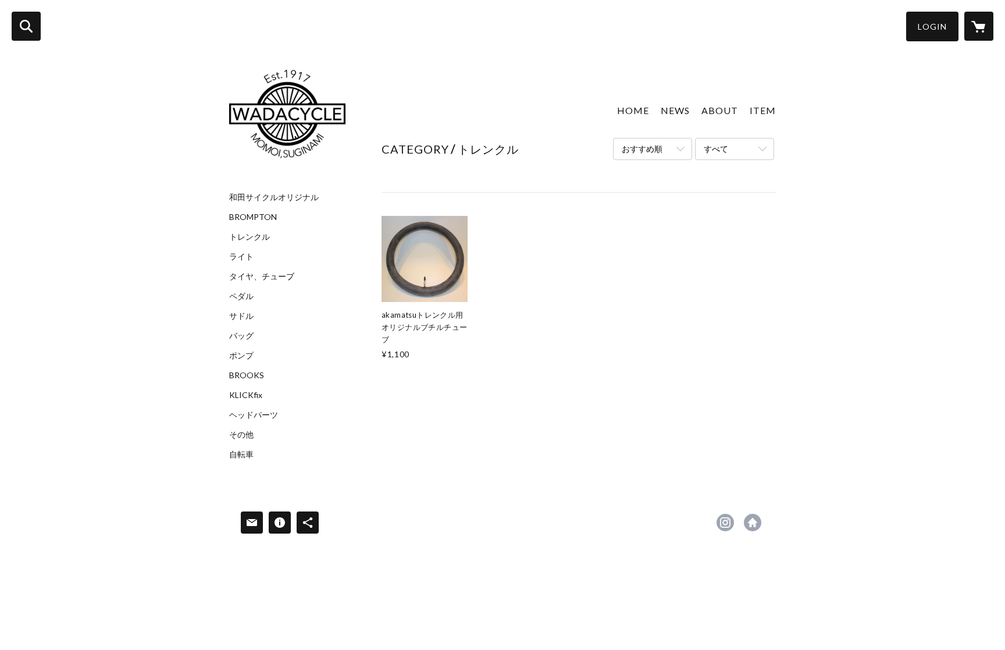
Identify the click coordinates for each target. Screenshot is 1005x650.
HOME (633, 110)
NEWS (675, 110)
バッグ (241, 336)
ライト (241, 257)
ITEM (763, 110)
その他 (241, 435)
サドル (241, 316)
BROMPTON (253, 217)
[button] (932, 26)
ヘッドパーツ (253, 415)
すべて (716, 149)
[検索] (26, 26)
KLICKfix (245, 395)
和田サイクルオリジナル (274, 197)
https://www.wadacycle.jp (752, 522)
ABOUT (719, 110)
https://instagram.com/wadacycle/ (725, 522)
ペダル (241, 296)
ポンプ (241, 355)
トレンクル (249, 237)
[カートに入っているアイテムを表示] (978, 26)
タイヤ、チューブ (261, 276)
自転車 (241, 454)
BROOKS (246, 375)
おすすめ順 (642, 149)
